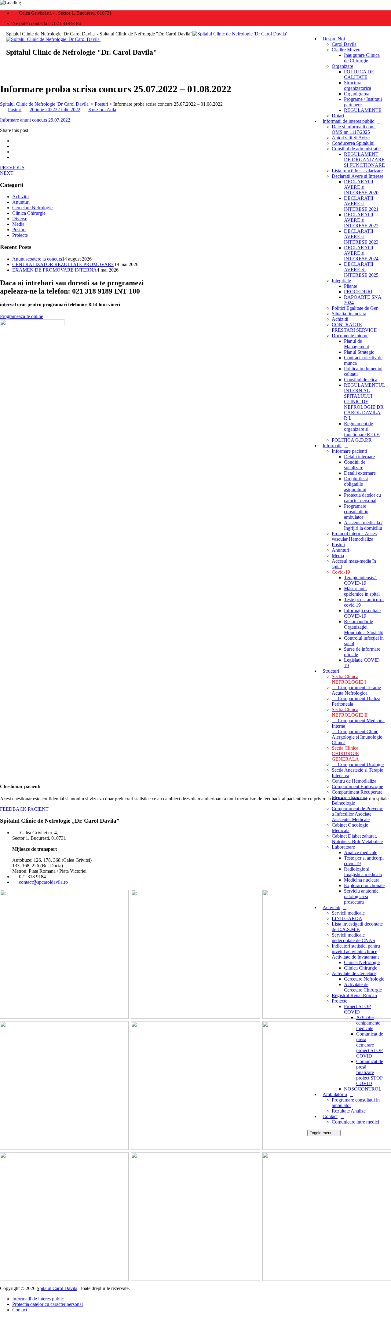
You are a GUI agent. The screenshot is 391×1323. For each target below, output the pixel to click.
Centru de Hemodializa (354, 781)
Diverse (19, 218)
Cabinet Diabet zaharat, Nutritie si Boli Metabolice (357, 838)
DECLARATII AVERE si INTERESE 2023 (361, 236)
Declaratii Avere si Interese (357, 176)
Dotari (338, 115)
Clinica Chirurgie (29, 213)
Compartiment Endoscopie (357, 786)
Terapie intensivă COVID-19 (360, 580)
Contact (19, 1309)
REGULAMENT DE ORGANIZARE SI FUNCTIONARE (364, 160)
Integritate (341, 280)
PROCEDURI (358, 291)
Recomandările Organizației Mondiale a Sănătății (363, 627)
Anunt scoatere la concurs (37, 258)
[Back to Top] (3, 1320)
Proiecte (20, 235)
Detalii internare (359, 456)
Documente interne (350, 335)
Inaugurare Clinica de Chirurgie (362, 58)
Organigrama (356, 93)
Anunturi (340, 550)
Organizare (342, 66)
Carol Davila (344, 44)
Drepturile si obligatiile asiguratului (356, 484)
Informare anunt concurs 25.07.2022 (35, 119)
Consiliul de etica (360, 379)
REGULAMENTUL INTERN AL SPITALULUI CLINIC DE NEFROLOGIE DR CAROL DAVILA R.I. (364, 401)
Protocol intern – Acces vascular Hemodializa (354, 536)
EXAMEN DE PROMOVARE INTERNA (54, 269)
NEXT (6, 173)
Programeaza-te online (21, 316)
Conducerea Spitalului (353, 143)
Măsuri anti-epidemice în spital (362, 591)
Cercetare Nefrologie (32, 207)
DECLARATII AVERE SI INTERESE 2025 (361, 269)
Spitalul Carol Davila (57, 1288)
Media (338, 555)
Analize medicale (360, 852)
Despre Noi (334, 38)
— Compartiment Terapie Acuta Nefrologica (356, 690)
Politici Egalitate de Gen (355, 308)
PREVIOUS (12, 167)
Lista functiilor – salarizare (357, 170)
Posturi (338, 544)
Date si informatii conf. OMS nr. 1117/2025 (354, 129)
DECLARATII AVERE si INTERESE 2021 (361, 204)
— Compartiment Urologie (358, 764)
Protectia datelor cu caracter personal (362, 497)
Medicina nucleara (361, 880)
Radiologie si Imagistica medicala (363, 871)
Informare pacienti (349, 451)
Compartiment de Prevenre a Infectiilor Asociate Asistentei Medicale (357, 814)
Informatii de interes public (348, 121)
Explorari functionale (364, 885)
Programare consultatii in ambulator (356, 511)
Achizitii (340, 319)
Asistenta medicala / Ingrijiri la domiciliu (363, 525)
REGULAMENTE (363, 110)
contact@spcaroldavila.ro (43, 882)
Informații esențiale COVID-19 (362, 613)
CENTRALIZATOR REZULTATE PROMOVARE (63, 264)
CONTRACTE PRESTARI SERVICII (354, 327)
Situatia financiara (349, 313)
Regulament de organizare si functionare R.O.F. (362, 429)
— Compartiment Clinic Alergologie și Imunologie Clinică (357, 737)
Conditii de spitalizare (354, 464)
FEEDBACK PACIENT (24, 809)
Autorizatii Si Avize (351, 137)
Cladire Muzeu (346, 49)
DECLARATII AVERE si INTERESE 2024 (361, 253)
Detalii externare (360, 473)
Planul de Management (356, 343)
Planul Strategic (359, 352)
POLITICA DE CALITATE (359, 74)
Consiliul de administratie (356, 148)
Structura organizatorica (357, 85)
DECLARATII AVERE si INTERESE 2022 (361, 220)
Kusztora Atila (102, 109)
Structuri (331, 671)
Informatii (332, 445)
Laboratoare (343, 847)
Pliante (350, 286)
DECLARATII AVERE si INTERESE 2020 (361, 187)
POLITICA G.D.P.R (352, 440)
